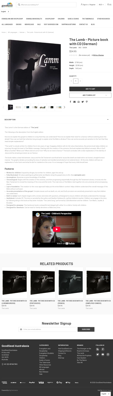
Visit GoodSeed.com (51, 24)
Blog (93, 24)
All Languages (7, 24)
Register (92, 5)
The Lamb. (34, 127)
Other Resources (103, 19)
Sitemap (61, 358)
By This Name (82, 360)
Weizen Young (107, 390)
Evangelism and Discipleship (12, 19)
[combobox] (5, 11)
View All (80, 362)
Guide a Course (73, 19)
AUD (100, 5)
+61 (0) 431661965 (10, 364)
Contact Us (83, 24)
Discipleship (50, 19)
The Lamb (80, 353)
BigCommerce (13, 390)
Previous (4, 107)
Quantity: (73, 76)
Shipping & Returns (69, 24)
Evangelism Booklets (34, 19)
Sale (39, 24)
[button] (56, 119)
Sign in (85, 5)
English (3, 11)
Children (61, 19)
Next (64, 107)
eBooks (18, 24)
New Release (29, 24)
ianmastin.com (79, 175)
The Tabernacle (88, 19)
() (110, 5)
